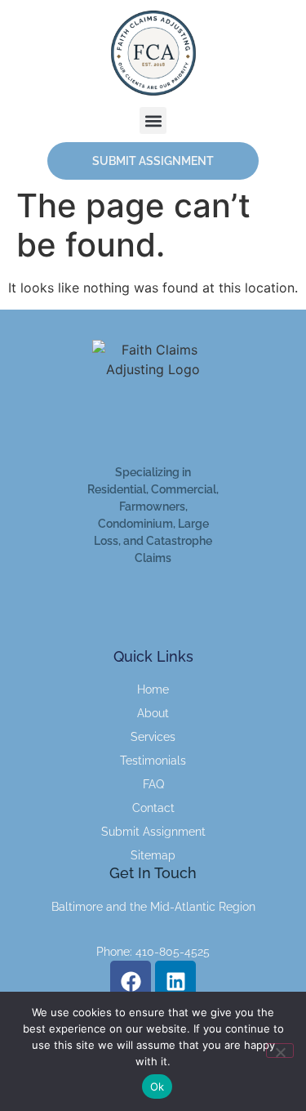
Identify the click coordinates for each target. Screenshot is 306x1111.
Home (153, 689)
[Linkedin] (175, 981)
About (153, 713)
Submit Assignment (153, 831)
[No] (280, 1050)
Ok (157, 1086)
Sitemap (153, 855)
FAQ (153, 784)
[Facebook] (130, 981)
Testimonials (153, 760)
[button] (153, 120)
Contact (153, 807)
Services (153, 736)
